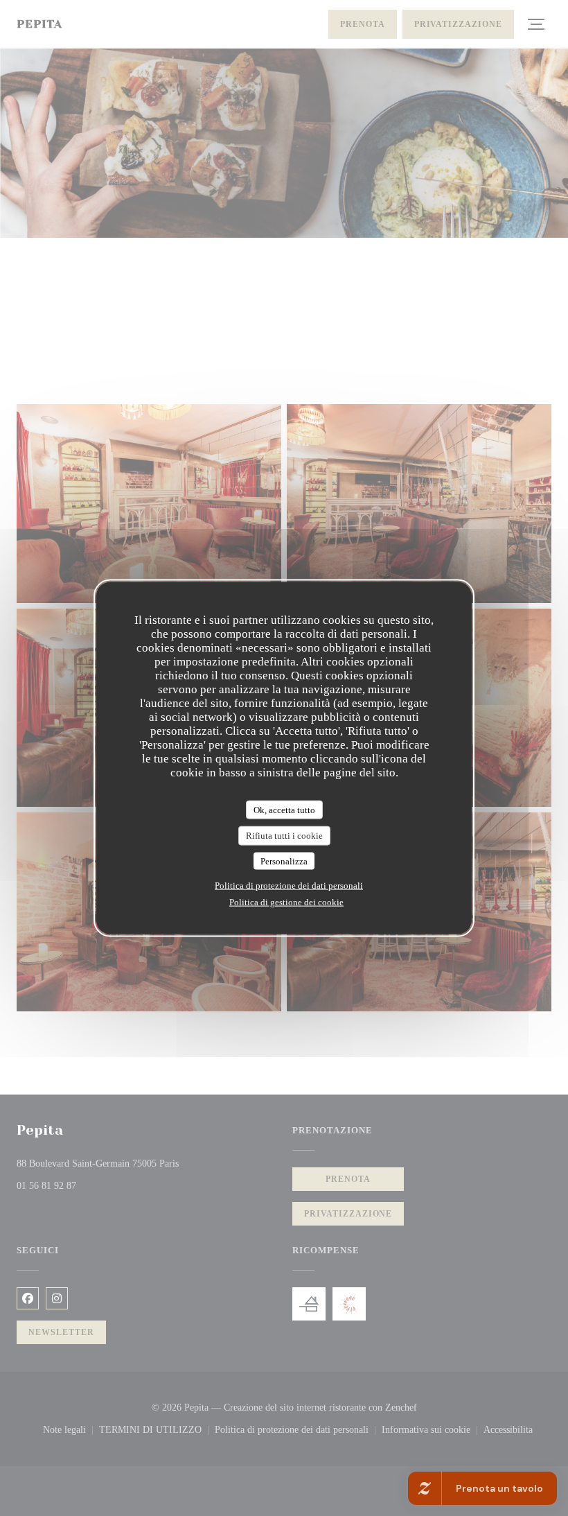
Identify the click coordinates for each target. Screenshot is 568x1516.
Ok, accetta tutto (284, 809)
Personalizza (284, 860)
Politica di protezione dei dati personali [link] (289, 885)
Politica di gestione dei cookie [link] (286, 902)
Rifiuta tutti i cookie (284, 835)
